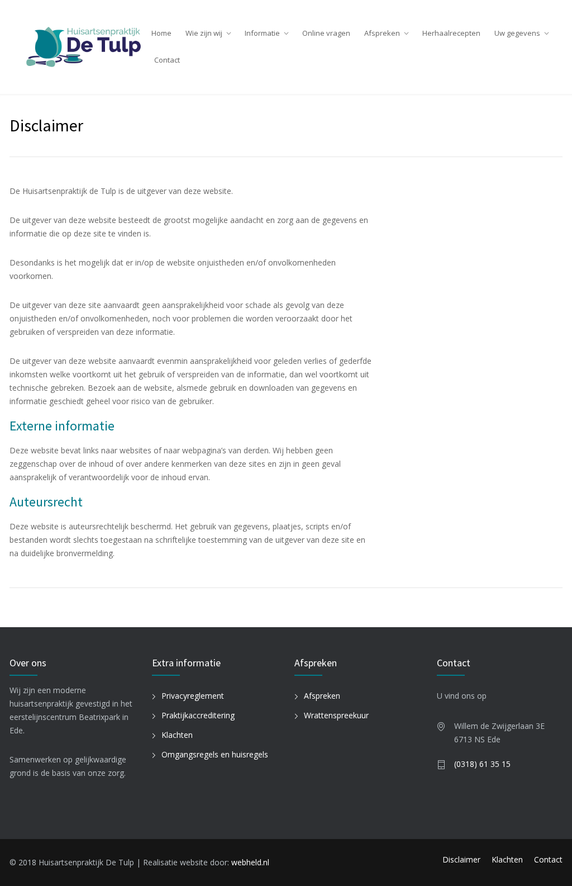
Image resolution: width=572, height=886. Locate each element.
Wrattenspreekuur (336, 715)
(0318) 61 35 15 (482, 764)
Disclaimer (461, 859)
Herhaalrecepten (451, 33)
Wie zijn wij (203, 33)
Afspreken (382, 33)
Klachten (177, 734)
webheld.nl (250, 862)
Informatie (262, 33)
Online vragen (326, 33)
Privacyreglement (192, 695)
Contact (167, 60)
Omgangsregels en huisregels (214, 754)
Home (161, 33)
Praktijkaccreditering (198, 715)
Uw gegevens (517, 33)
